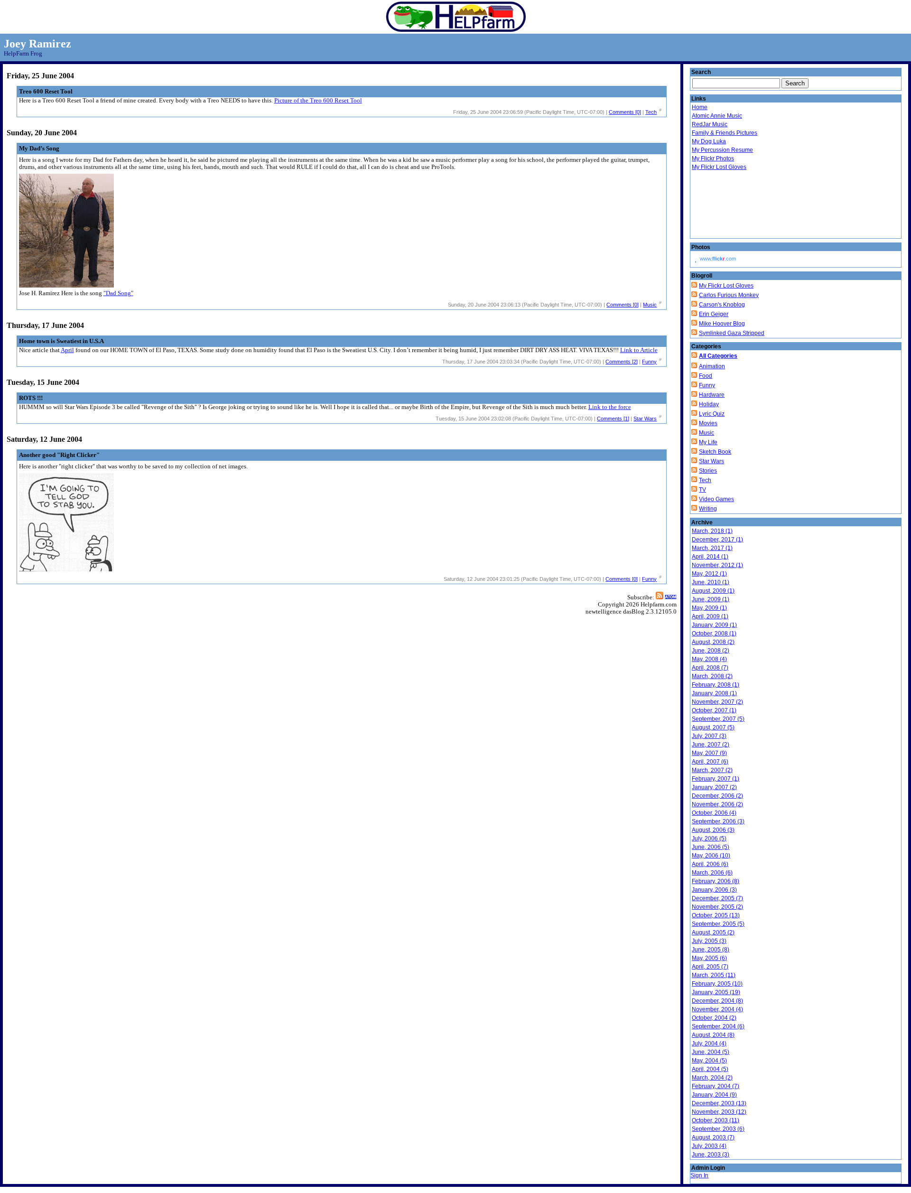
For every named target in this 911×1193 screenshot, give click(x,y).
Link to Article (639, 350)
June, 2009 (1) (710, 599)
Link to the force (609, 407)
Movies (708, 423)
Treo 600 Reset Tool (46, 91)
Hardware (712, 394)
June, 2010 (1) (710, 582)
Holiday (709, 404)
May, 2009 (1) (709, 608)
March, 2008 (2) (712, 676)
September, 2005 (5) (718, 924)
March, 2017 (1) (712, 548)
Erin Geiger (713, 314)
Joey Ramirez (37, 43)
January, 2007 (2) (714, 787)
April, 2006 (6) (710, 864)
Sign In (699, 1175)
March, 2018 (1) (712, 531)
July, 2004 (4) (709, 1043)
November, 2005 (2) (717, 907)
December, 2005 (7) (717, 898)
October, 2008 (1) (714, 633)
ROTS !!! (31, 398)
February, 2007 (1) (715, 778)
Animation (712, 366)
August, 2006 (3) (713, 830)
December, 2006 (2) (717, 795)
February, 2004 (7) (715, 1086)
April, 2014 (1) (710, 556)
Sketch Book (715, 451)
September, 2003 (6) (718, 1129)
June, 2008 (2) (710, 650)
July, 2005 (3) (709, 941)
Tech (651, 112)
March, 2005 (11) (713, 975)
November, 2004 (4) (717, 1009)
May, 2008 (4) (709, 659)
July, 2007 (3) (709, 736)
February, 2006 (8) (715, 881)
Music (650, 305)
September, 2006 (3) (718, 821)
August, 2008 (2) (713, 642)
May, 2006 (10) (711, 855)
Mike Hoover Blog (722, 323)
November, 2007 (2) (717, 702)
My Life (708, 442)
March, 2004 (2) (712, 1077)
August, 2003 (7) (713, 1137)
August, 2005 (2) (713, 932)
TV (702, 489)
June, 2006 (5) (710, 847)
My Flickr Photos (713, 158)
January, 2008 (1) (714, 693)
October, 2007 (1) (714, 710)
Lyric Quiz (712, 413)
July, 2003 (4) (709, 1146)
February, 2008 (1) (715, 684)
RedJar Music (709, 124)
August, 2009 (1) (713, 590)
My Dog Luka (709, 141)
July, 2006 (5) (709, 838)
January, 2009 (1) (714, 625)
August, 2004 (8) (713, 1035)
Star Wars (645, 418)
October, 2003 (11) (715, 1120)
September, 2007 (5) (718, 719)
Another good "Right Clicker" (59, 455)
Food (705, 376)
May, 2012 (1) (709, 573)
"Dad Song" (118, 293)
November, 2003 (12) (719, 1112)
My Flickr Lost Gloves (719, 167)
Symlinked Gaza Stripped (731, 333)
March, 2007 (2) (712, 770)
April (67, 350)
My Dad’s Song (39, 148)
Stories (708, 470)
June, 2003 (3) (710, 1154)
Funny (649, 361)
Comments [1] (613, 418)
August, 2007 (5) (713, 727)
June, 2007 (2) (710, 744)
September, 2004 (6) (718, 1026)
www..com (718, 258)
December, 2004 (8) (717, 1000)
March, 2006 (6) (712, 872)
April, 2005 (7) (710, 966)
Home (699, 107)
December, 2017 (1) (717, 539)
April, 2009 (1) (710, 616)
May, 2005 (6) (709, 958)
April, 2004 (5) (710, 1069)
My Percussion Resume (722, 150)
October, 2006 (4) (714, 813)
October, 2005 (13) (716, 915)
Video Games (716, 499)
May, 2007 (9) (709, 753)
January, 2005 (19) (716, 992)
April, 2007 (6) (710, 761)
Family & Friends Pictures (724, 133)
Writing (708, 508)
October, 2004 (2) (714, 1018)
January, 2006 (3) (714, 889)
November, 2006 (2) (717, 804)
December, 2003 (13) (719, 1103)
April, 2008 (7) (710, 667)
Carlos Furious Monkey (729, 295)
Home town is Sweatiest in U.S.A (61, 341)
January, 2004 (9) (714, 1094)
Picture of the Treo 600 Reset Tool (318, 100)
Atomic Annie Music (717, 115)
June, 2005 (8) (710, 949)
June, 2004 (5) (710, 1052)
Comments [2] (621, 361)
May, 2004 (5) (709, 1060)
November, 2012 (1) (717, 565)
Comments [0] (625, 112)
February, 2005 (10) (717, 983)
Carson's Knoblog (722, 304)
